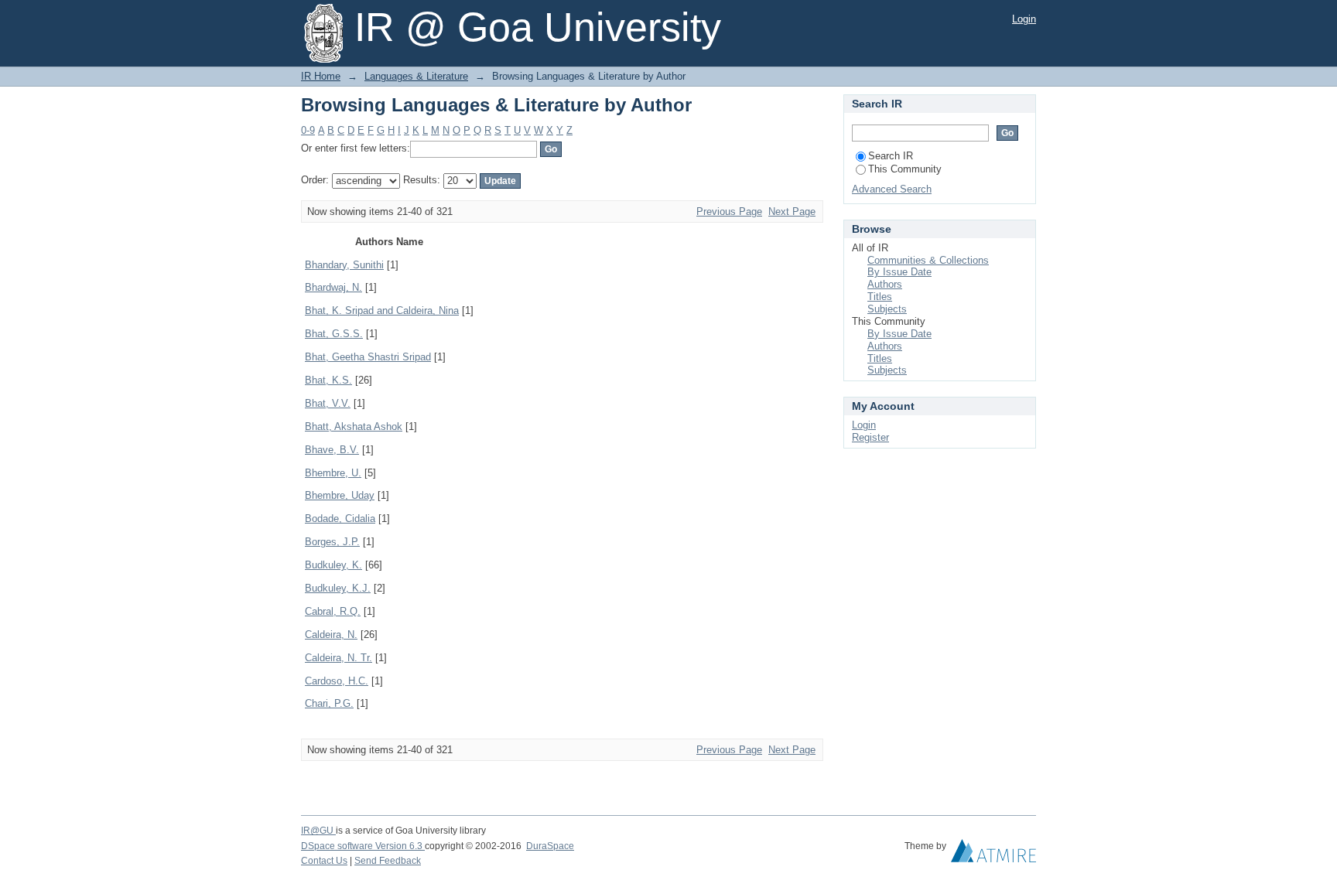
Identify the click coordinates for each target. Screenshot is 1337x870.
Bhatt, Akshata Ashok (353, 426)
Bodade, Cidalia (340, 518)
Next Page (792, 211)
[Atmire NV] (993, 854)
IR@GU (318, 830)
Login (1024, 19)
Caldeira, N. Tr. (338, 658)
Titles (879, 296)
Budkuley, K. (333, 565)
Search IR (890, 156)
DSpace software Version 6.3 (363, 846)
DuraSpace (550, 846)
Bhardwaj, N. (333, 287)
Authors (884, 284)
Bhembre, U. (333, 473)
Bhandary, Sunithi (344, 265)
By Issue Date (899, 272)
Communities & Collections (928, 260)
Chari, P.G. (329, 703)
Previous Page (729, 211)
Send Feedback (387, 860)
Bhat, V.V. (327, 403)
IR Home (320, 76)
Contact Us (324, 860)
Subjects (887, 309)
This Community (905, 169)
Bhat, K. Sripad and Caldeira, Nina (382, 310)
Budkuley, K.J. (338, 588)
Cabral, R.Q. (333, 611)
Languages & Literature (416, 76)
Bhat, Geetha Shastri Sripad (368, 357)
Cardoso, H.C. (336, 681)
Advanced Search (892, 189)
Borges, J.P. (332, 542)
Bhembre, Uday (339, 495)
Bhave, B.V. (332, 449)
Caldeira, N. (331, 634)
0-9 (308, 130)
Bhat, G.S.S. (334, 333)
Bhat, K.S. (328, 380)
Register (870, 437)
